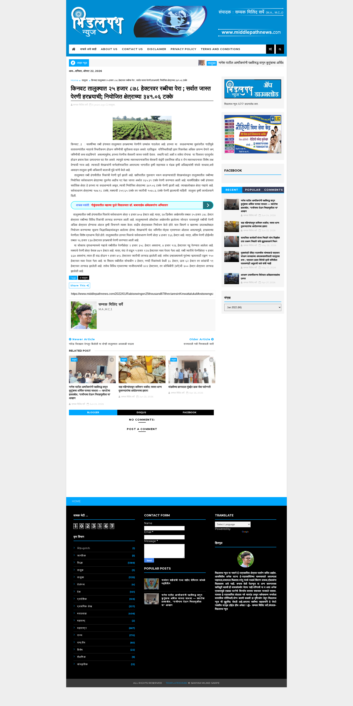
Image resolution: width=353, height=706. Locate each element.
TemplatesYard (176, 683)
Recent (232, 189)
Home (74, 80)
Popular (253, 189)
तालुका (194, 63)
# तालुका (84, 277)
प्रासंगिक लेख (84, 606)
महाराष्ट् (81, 620)
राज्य (80, 635)
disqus (141, 412)
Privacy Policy (183, 49)
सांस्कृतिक (82, 664)
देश (79, 591)
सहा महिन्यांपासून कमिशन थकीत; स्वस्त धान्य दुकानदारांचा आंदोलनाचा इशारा (140, 388)
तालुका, (112, 104)
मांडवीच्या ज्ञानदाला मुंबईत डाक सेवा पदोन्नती (189, 387)
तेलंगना (81, 584)
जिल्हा (80, 562)
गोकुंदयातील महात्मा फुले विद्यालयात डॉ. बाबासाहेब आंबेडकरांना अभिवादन (129, 205)
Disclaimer (156, 49)
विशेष (80, 649)
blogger (93, 412)
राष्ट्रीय (81, 642)
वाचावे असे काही (88, 49)
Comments (273, 189)
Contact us (132, 49)
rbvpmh (83, 548)
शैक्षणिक (81, 657)
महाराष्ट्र (82, 628)
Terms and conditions (220, 49)
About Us (109, 49)
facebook (189, 412)
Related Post (80, 350)
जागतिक (81, 555)
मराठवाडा (82, 613)
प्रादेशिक (82, 599)
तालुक (80, 570)
